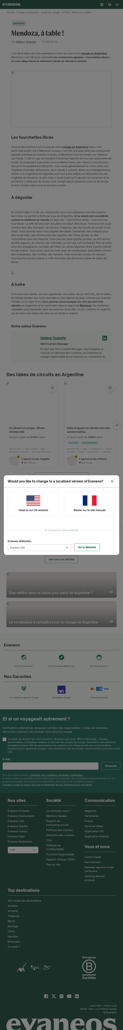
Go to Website (87, 547)
